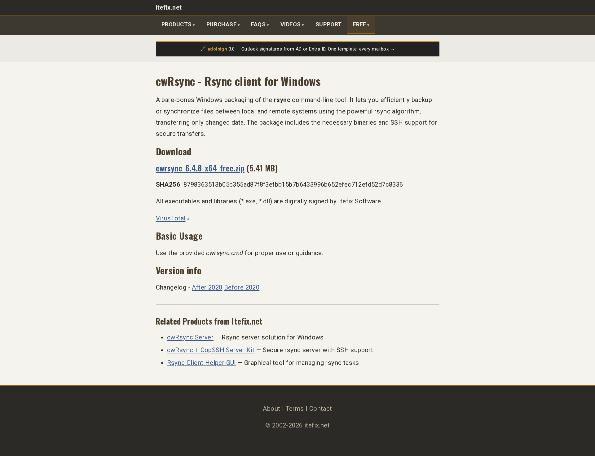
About (271, 408)
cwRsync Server (190, 337)
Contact (320, 408)
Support (328, 24)
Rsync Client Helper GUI (201, 362)
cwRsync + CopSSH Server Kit (211, 350)
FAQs (258, 24)
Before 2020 (241, 287)
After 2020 (207, 287)
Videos (290, 24)
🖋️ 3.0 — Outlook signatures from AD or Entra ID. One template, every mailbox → (297, 49)
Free (359, 24)
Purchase (221, 24)
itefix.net (169, 7)
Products (176, 24)
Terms (295, 408)
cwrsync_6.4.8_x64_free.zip (200, 168)
